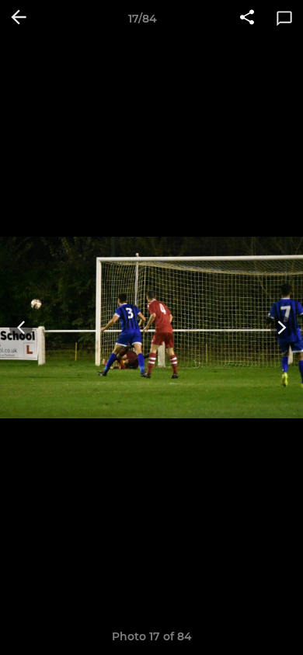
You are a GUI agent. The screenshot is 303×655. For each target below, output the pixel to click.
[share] (247, 18)
